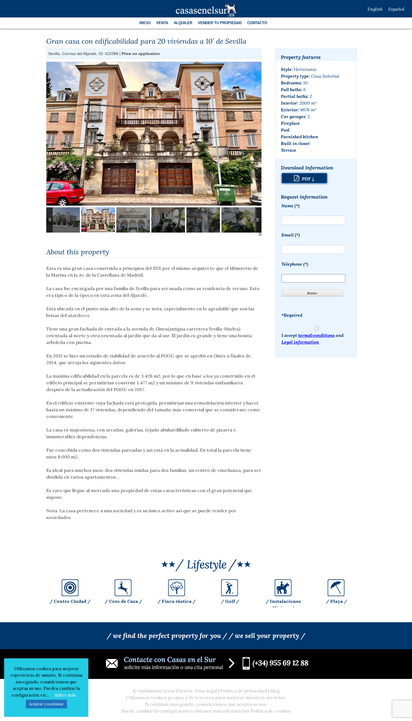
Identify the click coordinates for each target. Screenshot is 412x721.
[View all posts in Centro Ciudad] (70, 594)
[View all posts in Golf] (229, 594)
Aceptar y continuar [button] (46, 704)
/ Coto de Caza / (123, 601)
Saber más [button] (65, 695)
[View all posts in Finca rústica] (176, 594)
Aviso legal (206, 691)
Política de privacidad (243, 691)
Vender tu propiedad (220, 23)
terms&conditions (316, 335)
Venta (162, 23)
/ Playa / (336, 601)
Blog (275, 691)
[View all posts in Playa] (336, 594)
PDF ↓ (308, 179)
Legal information (300, 342)
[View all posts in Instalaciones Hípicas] (283, 594)
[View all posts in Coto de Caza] (123, 594)
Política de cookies (271, 711)
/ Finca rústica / (177, 601)
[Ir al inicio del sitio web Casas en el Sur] (206, 10)
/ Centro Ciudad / (70, 601)
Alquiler (183, 23)
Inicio (145, 23)
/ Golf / (230, 601)
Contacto (257, 23)
